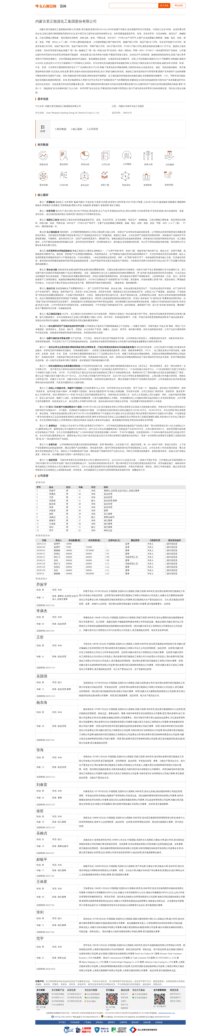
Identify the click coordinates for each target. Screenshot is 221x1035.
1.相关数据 (60, 129)
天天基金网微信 (141, 998)
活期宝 (123, 1001)
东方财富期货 (159, 990)
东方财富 (41, 990)
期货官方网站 (175, 1001)
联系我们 (99, 1022)
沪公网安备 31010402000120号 (116, 1017)
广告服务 (87, 1022)
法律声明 (123, 1022)
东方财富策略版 (58, 1001)
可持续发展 (74, 1022)
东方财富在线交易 (74, 997)
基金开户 (124, 994)
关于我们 (62, 1022)
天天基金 (110, 990)
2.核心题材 (76, 129)
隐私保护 (135, 1022)
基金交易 (124, 997)
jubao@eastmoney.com (167, 1013)
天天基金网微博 (141, 994)
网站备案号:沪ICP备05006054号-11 (87, 1017)
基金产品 (124, 1005)
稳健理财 (124, 1008)
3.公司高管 (92, 129)
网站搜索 (179, 5)
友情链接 (159, 1022)
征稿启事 (147, 1022)
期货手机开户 (175, 994)
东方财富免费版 (58, 994)
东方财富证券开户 (74, 994)
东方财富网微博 (93, 994)
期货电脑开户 (175, 997)
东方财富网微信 (93, 998)
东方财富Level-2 (58, 997)
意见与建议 (91, 1001)
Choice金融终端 (58, 1005)
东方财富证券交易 (74, 1001)
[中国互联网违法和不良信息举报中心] (143, 1030)
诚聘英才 (111, 1022)
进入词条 (164, 5)
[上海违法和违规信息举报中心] (119, 1030)
